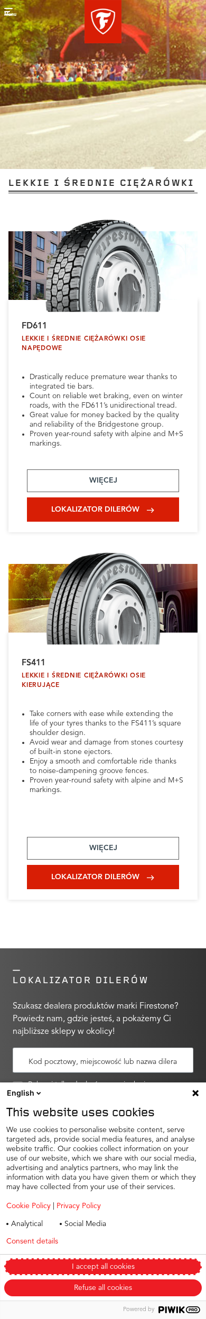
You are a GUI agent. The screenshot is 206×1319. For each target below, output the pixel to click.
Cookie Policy (28, 1206)
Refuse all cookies (103, 1288)
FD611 (34, 326)
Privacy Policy (79, 1206)
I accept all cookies (103, 1266)
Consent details (32, 1241)
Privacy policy (110, 1241)
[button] (103, 21)
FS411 (33, 663)
